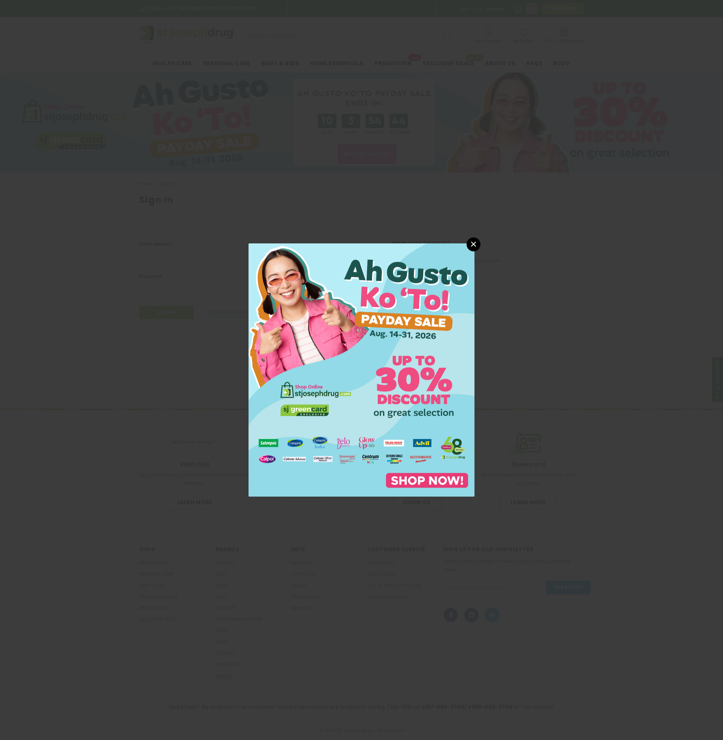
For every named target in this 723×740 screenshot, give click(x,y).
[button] (473, 244)
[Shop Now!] (361, 369)
